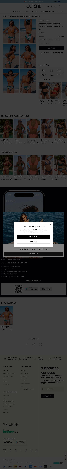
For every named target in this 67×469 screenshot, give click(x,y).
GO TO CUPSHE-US (33, 237)
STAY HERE (33, 242)
